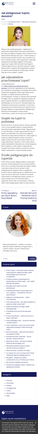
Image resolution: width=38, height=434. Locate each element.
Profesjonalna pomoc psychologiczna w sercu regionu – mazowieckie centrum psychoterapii (19, 293)
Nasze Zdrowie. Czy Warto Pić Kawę (18, 350)
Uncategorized (11, 388)
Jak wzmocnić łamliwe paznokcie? (17, 362)
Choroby (9, 380)
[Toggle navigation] (34, 3)
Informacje (9, 383)
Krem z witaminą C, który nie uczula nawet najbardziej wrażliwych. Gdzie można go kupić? (20, 327)
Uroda (8, 391)
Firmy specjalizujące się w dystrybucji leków (9, 195)
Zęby (8, 396)
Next (33, 191)
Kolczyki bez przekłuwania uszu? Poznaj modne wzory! (28, 196)
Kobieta (10, 24)
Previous (6, 191)
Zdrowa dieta (10, 393)
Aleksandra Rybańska (29, 22)
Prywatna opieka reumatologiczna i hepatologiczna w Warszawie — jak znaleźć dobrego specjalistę (20, 281)
